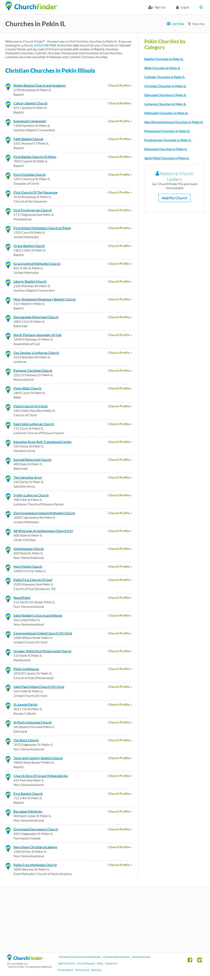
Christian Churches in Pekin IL (165, 86)
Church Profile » (120, 85)
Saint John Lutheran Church (34, 424)
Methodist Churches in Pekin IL (166, 113)
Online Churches (141, 956)
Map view (198, 24)
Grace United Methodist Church (37, 263)
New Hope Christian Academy (35, 847)
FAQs (100, 963)
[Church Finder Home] (25, 960)
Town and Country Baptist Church (38, 758)
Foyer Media (16, 963)
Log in (185, 7)
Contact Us (111, 963)
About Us (96, 969)
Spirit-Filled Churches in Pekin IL (166, 158)
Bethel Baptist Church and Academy (40, 85)
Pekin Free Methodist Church (35, 865)
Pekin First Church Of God (33, 580)
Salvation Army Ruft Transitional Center (43, 442)
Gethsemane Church (29, 548)
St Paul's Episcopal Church (33, 722)
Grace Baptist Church (29, 246)
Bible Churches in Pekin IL (162, 68)
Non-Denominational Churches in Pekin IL (173, 122)
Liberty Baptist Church (30, 281)
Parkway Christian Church (33, 370)
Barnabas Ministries (28, 811)
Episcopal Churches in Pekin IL (165, 95)
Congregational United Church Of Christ (43, 633)
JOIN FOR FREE (45, 45)
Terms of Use (82, 969)
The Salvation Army (28, 477)
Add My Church (174, 198)
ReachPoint (22, 597)
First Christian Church (30, 174)
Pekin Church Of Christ (31, 406)
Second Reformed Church (32, 459)
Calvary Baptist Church (30, 103)
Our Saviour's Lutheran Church (36, 352)
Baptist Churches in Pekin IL (163, 59)
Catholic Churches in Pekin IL (164, 77)
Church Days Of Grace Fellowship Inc (41, 776)
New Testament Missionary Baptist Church (45, 299)
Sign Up (159, 7)
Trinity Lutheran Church (31, 495)
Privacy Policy (65, 969)
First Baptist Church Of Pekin (35, 157)
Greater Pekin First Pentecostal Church (42, 651)
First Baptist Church (28, 793)
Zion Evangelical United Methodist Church (44, 513)
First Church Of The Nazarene (36, 192)
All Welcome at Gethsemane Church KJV (43, 531)
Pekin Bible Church (27, 388)
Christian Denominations (116, 956)
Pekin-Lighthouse (26, 669)
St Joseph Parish (25, 704)
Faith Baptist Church (28, 139)
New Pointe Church (28, 566)
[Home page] (31, 6)
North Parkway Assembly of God (37, 335)
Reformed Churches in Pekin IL (165, 149)
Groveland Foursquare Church (36, 829)
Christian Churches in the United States (80, 956)
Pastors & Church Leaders (176, 176)
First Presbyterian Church (33, 210)
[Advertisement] (105, 919)
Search (202, 7)
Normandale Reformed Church (36, 317)
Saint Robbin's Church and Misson (38, 615)
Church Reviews (86, 963)
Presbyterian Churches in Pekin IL (167, 140)
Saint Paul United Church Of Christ (39, 686)
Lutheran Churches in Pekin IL (165, 104)
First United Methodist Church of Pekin (42, 228)
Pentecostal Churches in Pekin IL (167, 131)
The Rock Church (26, 740)
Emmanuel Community (30, 121)
